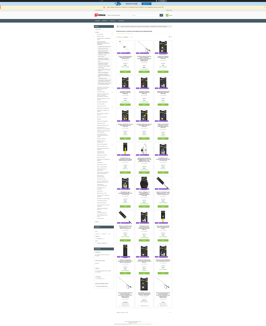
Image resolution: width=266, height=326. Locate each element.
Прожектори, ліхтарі (101, 178)
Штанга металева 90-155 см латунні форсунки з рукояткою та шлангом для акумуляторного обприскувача (144, 58)
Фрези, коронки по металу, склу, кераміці (104, 70)
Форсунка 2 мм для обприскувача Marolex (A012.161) (144, 92)
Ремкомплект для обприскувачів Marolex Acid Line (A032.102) (125, 193)
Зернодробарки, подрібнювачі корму (103, 39)
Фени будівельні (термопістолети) (100, 152)
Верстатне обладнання (102, 144)
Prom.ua (139, 321)
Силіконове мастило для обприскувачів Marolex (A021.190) (163, 92)
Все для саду (100, 34)
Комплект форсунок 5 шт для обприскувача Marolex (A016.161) (144, 125)
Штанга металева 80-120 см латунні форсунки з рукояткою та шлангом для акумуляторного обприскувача (163, 295)
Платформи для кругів (102, 78)
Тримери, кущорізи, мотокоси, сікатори (103, 99)
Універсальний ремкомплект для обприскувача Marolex (163, 260)
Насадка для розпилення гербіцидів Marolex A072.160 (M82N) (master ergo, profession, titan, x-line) (144, 160)
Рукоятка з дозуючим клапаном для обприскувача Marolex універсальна (125, 261)
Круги (99, 61)
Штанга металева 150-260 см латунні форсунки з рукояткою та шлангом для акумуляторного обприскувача (125, 295)
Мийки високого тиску (101, 193)
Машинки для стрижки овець (103, 198)
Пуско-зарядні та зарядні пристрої (102, 114)
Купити (125, 71)
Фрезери (99, 119)
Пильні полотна (101, 56)
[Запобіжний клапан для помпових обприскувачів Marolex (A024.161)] (144, 284)
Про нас (112, 20)
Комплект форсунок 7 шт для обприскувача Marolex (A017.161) (125, 125)
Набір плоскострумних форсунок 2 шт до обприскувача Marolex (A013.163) (163, 126)
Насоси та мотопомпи (102, 116)
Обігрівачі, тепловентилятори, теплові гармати (103, 131)
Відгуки (97, 221)
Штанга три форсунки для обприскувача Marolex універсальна (125, 57)
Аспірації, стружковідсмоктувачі (102, 212)
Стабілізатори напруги (102, 200)
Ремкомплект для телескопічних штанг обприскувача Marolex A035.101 (144, 227)
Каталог (104, 20)
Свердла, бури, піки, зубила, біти (104, 46)
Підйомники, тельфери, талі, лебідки (103, 111)
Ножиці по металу (101, 157)
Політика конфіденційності (146, 324)
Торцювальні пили (101, 123)
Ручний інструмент (101, 91)
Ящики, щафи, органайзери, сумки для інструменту (103, 173)
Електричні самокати (101, 202)
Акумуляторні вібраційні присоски (102, 209)
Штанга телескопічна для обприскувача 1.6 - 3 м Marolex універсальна (125, 227)
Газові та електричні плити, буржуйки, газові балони (103, 182)
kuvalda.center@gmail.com (102, 286)
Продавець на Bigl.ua (133, 322)
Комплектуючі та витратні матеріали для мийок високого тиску (104, 75)
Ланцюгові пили (100, 36)
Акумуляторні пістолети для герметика (103, 205)
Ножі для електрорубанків (103, 72)
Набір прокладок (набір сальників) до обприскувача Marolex (144, 261)
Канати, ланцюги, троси (102, 146)
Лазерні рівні (100, 162)
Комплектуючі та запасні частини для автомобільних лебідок (104, 84)
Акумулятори (100, 191)
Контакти (121, 20)
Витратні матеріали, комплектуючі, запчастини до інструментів (135, 26)
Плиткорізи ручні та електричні (101, 188)
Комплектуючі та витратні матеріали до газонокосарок (103, 59)
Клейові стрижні (101, 67)
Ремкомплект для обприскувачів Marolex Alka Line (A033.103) (163, 159)
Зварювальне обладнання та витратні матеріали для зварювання (103, 88)
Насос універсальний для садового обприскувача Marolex (163, 227)
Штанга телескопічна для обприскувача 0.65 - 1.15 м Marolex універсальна (163, 193)
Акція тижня (98, 29)
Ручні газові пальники (101, 164)
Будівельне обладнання (102, 121)
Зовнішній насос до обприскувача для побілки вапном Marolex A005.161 (125, 159)
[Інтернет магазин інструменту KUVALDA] (100, 17)
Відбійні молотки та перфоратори (101, 141)
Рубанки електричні (101, 138)
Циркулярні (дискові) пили (102, 125)
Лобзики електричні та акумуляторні (102, 169)
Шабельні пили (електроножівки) (100, 176)
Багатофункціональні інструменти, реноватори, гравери (102, 135)
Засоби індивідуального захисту (102, 215)
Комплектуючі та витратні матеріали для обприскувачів (104, 52)
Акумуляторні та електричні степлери (103, 196)
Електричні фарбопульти (102, 101)
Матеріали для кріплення (103, 48)
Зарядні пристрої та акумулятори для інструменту (103, 128)
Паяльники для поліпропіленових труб (102, 185)
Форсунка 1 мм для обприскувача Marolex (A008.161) (125, 92)
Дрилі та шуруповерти (102, 166)
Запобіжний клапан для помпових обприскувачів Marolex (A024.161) (144, 294)
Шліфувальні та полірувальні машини (103, 160)
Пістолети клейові (101, 103)
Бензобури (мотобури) (102, 155)
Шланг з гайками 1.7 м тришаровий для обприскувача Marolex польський (144, 194)
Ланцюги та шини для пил (103, 50)
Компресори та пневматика (103, 108)
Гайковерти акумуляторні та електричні (103, 149)
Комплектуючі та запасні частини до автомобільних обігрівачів (104, 81)
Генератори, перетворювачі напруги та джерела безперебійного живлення (103, 95)
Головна (97, 20)
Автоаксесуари (100, 218)
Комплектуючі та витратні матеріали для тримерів (103, 64)
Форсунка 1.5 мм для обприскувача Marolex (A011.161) (163, 57)
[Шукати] (161, 15)
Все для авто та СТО (101, 106)
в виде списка (171, 37)
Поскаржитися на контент (135, 324)
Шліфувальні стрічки (102, 54)
